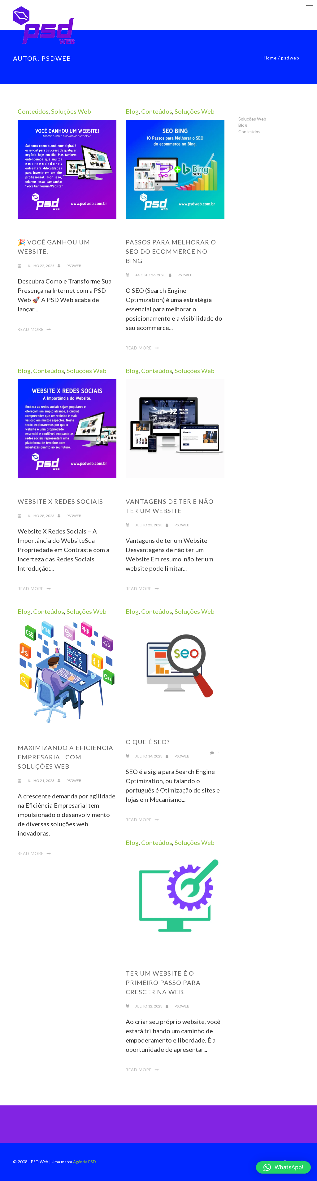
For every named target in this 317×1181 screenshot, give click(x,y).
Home (270, 57)
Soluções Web (71, 111)
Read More (31, 329)
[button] (283, 1167)
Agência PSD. (85, 1161)
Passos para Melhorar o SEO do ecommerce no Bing (171, 251)
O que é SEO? (148, 741)
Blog (132, 111)
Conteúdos (33, 111)
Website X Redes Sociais (60, 501)
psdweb (74, 265)
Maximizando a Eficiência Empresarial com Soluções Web (65, 757)
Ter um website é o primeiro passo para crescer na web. (163, 982)
